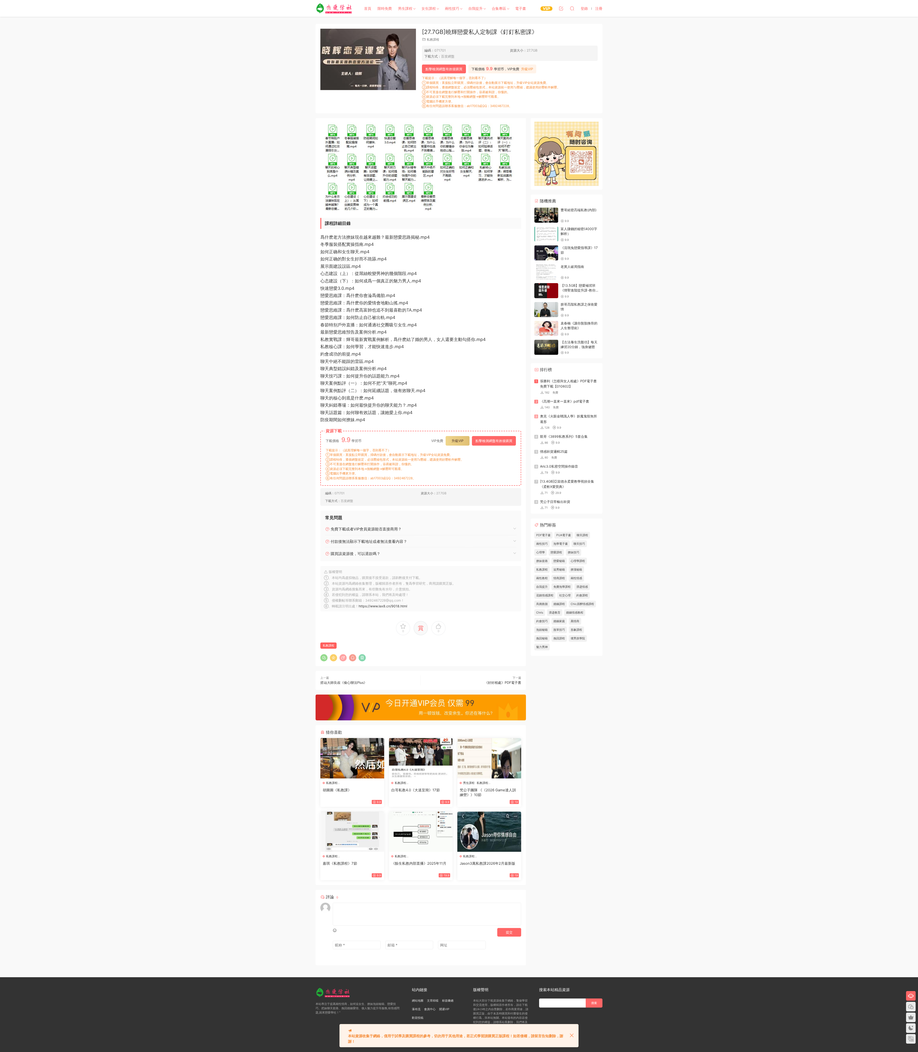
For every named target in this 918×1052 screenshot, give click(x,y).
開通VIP (444, 1009)
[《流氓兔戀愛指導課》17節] (546, 252)
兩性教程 (542, 578)
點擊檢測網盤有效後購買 (444, 69)
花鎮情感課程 (544, 595)
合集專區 (499, 8)
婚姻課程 (559, 604)
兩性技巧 (452, 8)
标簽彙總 (448, 1000)
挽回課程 (559, 638)
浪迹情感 (582, 586)
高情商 (575, 621)
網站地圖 (417, 1000)
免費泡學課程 (562, 586)
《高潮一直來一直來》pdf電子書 (564, 401)
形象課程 (576, 629)
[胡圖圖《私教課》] (352, 758)
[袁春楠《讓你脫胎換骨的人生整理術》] (546, 328)
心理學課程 (578, 561)
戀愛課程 (556, 552)
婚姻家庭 (559, 621)
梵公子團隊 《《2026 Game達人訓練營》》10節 (488, 792)
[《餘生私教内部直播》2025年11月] (421, 832)
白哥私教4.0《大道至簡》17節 (415, 790)
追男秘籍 (559, 569)
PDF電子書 (543, 535)
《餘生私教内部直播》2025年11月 (418, 863)
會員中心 (430, 1009)
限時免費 (384, 8)
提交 (509, 932)
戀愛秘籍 (559, 561)
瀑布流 (416, 1009)
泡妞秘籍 (542, 629)
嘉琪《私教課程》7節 (340, 863)
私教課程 (433, 39)
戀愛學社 (335, 8)
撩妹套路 (542, 561)
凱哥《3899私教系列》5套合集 (564, 436)
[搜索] (572, 8)
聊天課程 (582, 535)
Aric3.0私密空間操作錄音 (559, 466)
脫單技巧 (559, 629)
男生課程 (405, 8)
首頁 (367, 8)
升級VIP (527, 69)
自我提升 (475, 8)
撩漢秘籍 (576, 569)
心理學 (540, 552)
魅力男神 (542, 647)
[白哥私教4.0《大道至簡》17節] (421, 758)
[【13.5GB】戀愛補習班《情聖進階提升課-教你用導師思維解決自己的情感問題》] (546, 290)
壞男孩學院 (578, 638)
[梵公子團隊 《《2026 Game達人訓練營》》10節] (489, 758)
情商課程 (559, 578)
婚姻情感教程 (574, 612)
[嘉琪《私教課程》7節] (352, 832)
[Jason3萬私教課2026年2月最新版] (489, 832)
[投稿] (561, 8)
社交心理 (565, 595)
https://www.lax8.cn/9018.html (383, 606)
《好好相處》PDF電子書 (503, 682)
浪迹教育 (554, 612)
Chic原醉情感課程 (582, 604)
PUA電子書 (563, 535)
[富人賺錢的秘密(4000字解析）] (546, 234)
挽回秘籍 (542, 638)
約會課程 (582, 595)
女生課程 (428, 8)
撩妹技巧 (573, 552)
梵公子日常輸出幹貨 (555, 502)
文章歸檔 (432, 1000)
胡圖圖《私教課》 (337, 790)
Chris (539, 612)
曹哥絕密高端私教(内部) (578, 210)
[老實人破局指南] (546, 271)
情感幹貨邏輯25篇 (554, 451)
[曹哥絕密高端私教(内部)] (546, 215)
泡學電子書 (560, 543)
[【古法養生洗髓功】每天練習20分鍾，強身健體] (546, 347)
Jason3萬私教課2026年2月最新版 (487, 863)
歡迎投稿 (417, 1018)
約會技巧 (542, 621)
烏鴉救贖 (542, 604)
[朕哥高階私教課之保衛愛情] (546, 309)
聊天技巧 (579, 543)
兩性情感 (576, 578)
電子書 (520, 8)
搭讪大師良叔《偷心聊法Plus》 (343, 682)
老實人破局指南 (572, 266)
